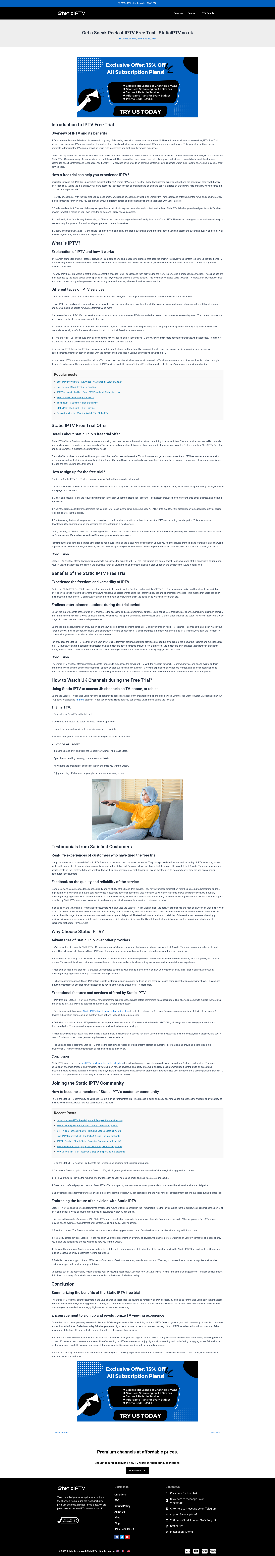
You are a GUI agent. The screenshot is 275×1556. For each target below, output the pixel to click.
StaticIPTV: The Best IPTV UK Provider (76, 408)
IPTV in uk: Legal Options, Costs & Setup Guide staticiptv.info (87, 1125)
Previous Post (60, 1433)
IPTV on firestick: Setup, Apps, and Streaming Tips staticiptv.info (89, 1146)
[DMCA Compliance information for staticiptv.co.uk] (82, 1520)
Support (192, 13)
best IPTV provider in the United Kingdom (102, 1063)
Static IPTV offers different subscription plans (106, 1011)
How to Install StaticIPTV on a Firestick (76, 387)
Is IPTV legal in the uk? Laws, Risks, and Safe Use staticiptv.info (89, 1131)
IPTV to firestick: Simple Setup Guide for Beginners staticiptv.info (89, 1141)
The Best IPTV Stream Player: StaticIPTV (77, 402)
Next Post (217, 1433)
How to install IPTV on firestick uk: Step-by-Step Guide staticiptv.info (91, 1151)
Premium (178, 13)
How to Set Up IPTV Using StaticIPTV (75, 397)
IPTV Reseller (208, 13)
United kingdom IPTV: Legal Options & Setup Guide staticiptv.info (89, 1120)
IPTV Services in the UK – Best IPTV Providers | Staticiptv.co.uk (88, 392)
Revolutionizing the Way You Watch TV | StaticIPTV (82, 413)
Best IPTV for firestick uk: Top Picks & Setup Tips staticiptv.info (88, 1136)
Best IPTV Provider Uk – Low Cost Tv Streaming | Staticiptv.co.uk (89, 381)
